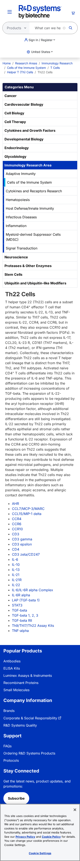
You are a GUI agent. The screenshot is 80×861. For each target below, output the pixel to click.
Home (7, 63)
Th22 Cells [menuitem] (45, 72)
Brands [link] (9, 711)
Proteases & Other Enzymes (28, 266)
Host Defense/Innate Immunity (30, 208)
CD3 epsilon (22, 544)
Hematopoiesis (18, 200)
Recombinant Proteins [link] (20, 683)
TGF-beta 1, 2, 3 (25, 615)
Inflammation (16, 226)
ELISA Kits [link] (11, 668)
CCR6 (16, 524)
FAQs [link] (7, 746)
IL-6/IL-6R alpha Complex (32, 590)
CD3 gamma (22, 539)
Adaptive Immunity (21, 174)
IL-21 (15, 575)
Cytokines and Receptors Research (34, 191)
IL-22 (16, 585)
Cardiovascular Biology (23, 104)
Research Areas (26, 63)
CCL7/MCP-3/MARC (28, 509)
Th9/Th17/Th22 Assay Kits (33, 625)
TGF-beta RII (22, 620)
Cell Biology (14, 113)
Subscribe (16, 798)
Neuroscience (16, 257)
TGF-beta (19, 610)
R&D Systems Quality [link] (20, 725)
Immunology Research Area (27, 165)
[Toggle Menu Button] (9, 11)
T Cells (55, 67)
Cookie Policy (51, 836)
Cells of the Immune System (26, 67)
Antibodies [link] (11, 661)
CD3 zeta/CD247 (26, 554)
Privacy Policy (25, 836)
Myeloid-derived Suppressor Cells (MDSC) (33, 237)
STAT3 (17, 605)
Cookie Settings (40, 853)
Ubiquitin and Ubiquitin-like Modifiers (35, 283)
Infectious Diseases (21, 217)
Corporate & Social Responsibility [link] (30, 718)
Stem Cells (13, 274)
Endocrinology (16, 148)
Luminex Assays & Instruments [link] (27, 675)
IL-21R (17, 580)
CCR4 (16, 519)
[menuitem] (7, 63)
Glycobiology (15, 156)
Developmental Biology (24, 139)
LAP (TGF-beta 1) (26, 600)
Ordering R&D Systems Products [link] (29, 753)
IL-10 (16, 564)
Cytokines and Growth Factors (29, 130)
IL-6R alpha (21, 595)
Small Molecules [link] (16, 690)
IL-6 (15, 559)
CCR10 (17, 529)
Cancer (10, 96)
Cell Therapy (15, 122)
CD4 (15, 549)
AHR (15, 503)
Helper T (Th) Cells (20, 72)
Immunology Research (57, 63)
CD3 (15, 534)
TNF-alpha (20, 630)
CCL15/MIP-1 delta (26, 514)
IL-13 (16, 570)
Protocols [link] (11, 760)
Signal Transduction (21, 248)
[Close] (75, 809)
